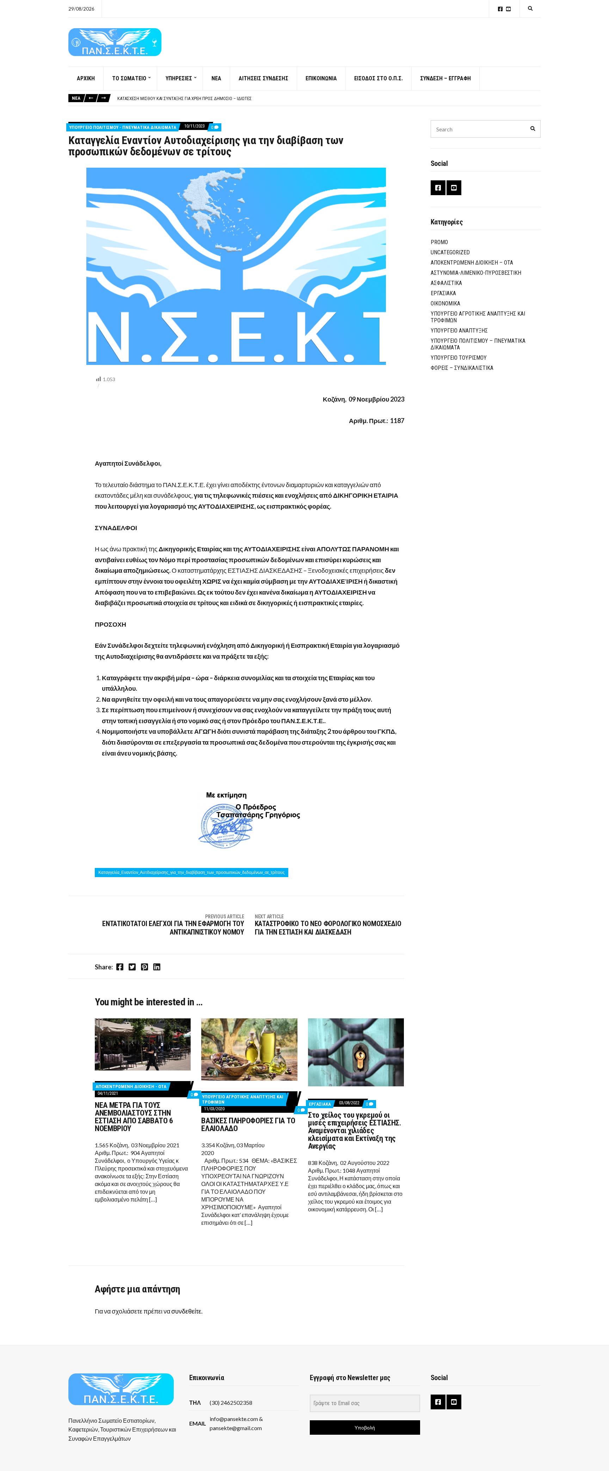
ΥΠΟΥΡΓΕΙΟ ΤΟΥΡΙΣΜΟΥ (459, 357)
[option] (329, 99)
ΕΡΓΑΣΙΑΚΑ (320, 1104)
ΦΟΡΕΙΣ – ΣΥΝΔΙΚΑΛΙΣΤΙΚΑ (462, 368)
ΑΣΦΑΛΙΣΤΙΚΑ (446, 283)
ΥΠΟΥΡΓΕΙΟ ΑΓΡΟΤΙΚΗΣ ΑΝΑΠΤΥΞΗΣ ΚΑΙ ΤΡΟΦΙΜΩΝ (478, 317)
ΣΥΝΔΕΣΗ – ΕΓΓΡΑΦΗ (445, 78)
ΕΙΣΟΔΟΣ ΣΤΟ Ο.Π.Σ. (378, 78)
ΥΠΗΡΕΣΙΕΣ (179, 78)
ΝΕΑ (216, 78)
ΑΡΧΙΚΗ (86, 78)
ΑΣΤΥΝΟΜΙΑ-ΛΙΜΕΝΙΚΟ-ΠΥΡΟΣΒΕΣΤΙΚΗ (476, 272)
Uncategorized (450, 252)
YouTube (508, 9)
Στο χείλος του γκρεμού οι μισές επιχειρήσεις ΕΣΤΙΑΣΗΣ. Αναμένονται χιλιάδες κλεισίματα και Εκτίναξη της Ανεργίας (354, 1130)
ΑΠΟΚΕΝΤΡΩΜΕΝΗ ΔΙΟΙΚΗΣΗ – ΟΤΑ (472, 262)
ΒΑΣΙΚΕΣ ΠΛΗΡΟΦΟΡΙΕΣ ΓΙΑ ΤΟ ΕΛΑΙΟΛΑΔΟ (248, 1124)
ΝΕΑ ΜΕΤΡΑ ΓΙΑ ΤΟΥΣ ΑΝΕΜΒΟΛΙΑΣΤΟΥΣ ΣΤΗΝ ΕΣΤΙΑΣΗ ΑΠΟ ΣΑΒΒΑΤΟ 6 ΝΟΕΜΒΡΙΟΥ (134, 1117)
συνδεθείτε (186, 1311)
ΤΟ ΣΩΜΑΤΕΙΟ (129, 78)
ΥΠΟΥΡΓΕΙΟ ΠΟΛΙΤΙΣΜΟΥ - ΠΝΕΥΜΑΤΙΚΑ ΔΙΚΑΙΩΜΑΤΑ (122, 127)
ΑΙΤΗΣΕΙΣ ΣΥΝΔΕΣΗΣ (263, 78)
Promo (439, 242)
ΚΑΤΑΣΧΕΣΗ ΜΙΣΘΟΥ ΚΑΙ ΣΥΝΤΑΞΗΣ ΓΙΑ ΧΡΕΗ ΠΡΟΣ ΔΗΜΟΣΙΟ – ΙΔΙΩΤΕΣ (184, 98)
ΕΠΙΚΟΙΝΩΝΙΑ (321, 78)
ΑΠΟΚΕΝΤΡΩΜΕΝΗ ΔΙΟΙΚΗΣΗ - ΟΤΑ (131, 1086)
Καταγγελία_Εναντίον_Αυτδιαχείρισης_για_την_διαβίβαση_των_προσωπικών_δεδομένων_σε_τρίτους (191, 872)
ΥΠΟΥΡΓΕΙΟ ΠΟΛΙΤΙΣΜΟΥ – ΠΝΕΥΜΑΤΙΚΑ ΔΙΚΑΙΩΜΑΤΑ (478, 344)
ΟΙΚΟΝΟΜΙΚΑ (445, 303)
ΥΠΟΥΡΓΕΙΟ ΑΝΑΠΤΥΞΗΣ (459, 330)
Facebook (500, 9)
